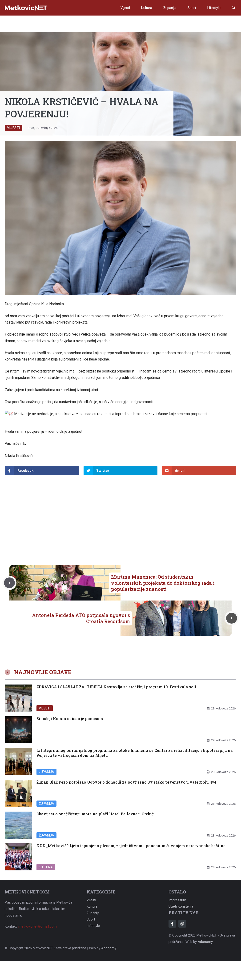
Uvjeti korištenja (181, 906)
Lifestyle (214, 8)
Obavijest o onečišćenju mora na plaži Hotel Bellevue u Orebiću (96, 813)
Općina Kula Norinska (46, 304)
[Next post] (232, 618)
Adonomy (205, 942)
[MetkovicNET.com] (26, 8)
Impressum (177, 900)
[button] (233, 7)
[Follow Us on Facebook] (172, 924)
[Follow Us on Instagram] (182, 924)
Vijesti (125, 8)
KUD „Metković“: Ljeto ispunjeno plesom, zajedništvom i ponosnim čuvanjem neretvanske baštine (130, 845)
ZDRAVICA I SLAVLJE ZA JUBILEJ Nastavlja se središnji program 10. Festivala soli (116, 686)
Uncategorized (52, 740)
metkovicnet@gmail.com (37, 926)
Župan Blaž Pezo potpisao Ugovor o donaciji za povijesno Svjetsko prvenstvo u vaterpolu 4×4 (126, 782)
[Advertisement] (120, 512)
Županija (169, 8)
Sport (192, 8)
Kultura (146, 8)
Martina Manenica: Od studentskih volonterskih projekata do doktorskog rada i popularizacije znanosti (163, 583)
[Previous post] (9, 583)
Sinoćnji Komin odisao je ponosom (69, 718)
